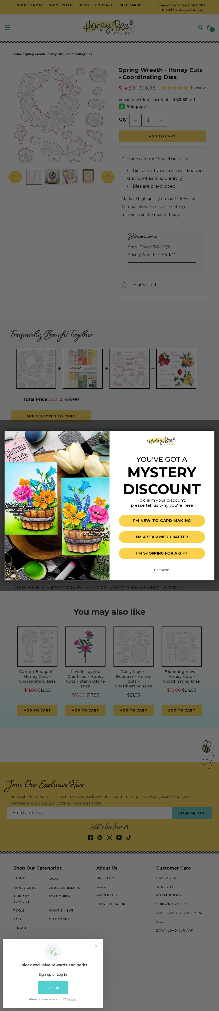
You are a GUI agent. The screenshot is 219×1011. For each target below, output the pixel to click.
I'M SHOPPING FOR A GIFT (161, 553)
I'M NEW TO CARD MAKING (162, 520)
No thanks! (162, 569)
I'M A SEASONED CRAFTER (162, 537)
